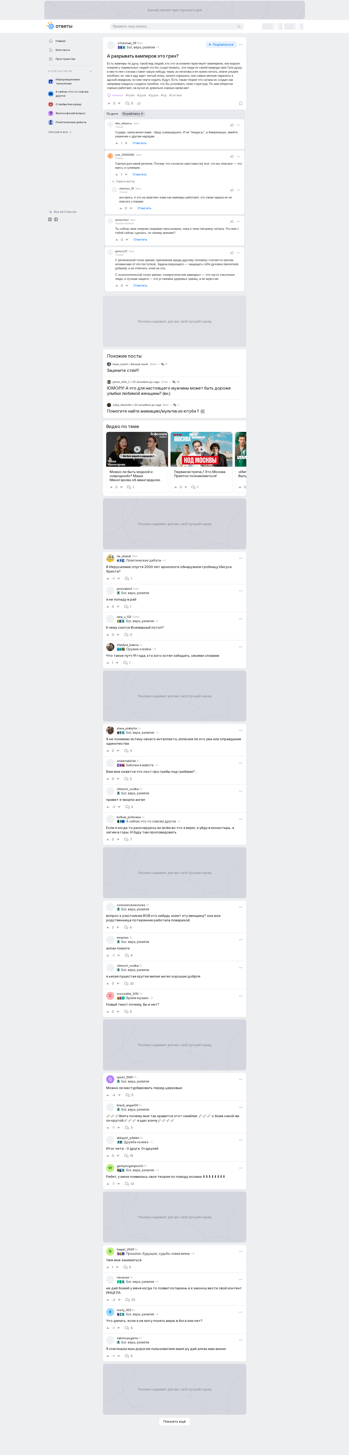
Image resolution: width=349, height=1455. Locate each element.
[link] (137, 462)
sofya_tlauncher (122, 404)
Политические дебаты (143, 560)
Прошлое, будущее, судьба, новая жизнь (158, 1254)
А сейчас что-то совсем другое (151, 821)
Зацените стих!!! (123, 370)
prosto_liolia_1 (121, 381)
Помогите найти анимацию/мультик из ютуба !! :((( (156, 411)
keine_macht (120, 364)
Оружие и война (138, 649)
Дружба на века (136, 1142)
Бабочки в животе (140, 765)
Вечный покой (139, 364)
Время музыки (137, 998)
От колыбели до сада (146, 381)
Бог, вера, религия (141, 47)
